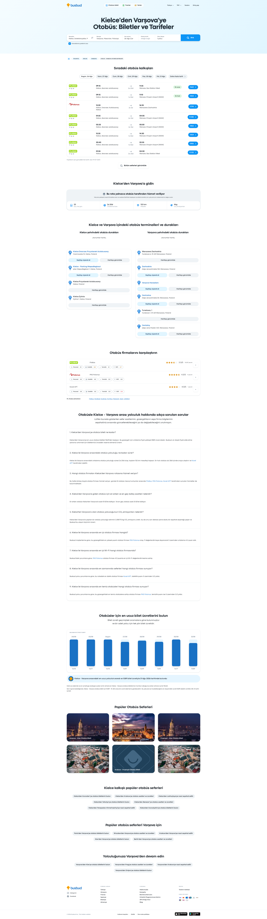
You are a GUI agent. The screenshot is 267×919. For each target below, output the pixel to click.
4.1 (80, 367)
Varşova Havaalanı (150, 283)
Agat (121, 399)
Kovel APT (73, 387)
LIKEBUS (127, 399)
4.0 (95, 367)
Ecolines (103, 399)
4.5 (81, 379)
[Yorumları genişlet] (195, 365)
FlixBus (92, 362)
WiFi (117, 367)
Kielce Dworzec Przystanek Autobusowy (91, 251)
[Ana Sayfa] (69, 59)
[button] (92, 38)
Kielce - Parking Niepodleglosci (87, 266)
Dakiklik (90, 367)
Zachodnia (147, 266)
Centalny (146, 325)
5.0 (109, 379)
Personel (75, 367)
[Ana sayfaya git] (74, 5)
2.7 (121, 367)
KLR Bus (110, 399)
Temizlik (104, 367)
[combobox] (78, 38)
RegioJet (116, 399)
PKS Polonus (95, 375)
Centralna (146, 295)
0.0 (122, 391)
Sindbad (97, 399)
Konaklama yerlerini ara (80, 43)
